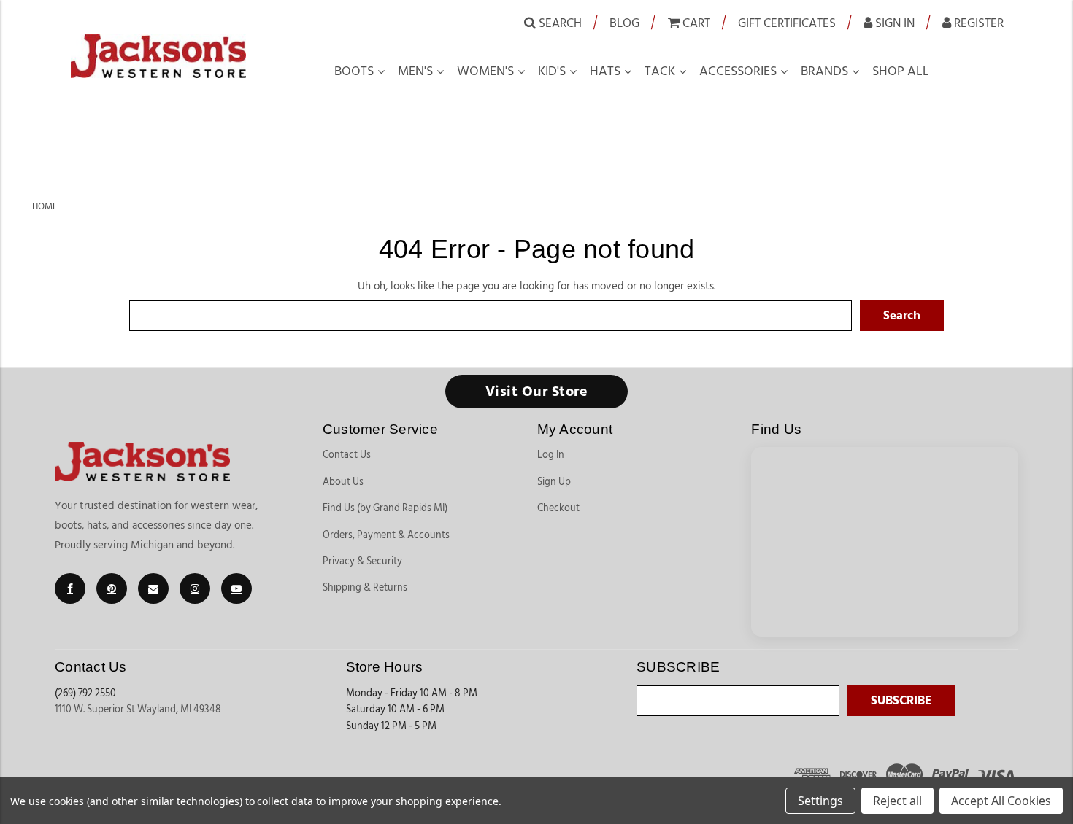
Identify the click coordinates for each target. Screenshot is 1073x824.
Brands (824, 71)
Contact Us (347, 455)
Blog (624, 23)
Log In (550, 455)
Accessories (738, 71)
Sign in (893, 23)
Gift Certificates (787, 23)
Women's (485, 71)
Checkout (558, 508)
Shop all (900, 71)
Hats (605, 71)
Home (45, 206)
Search (559, 23)
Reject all (897, 801)
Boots (354, 71)
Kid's (552, 71)
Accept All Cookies (1001, 801)
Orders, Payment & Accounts (386, 535)
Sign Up (554, 482)
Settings (820, 801)
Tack (660, 71)
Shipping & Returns (365, 588)
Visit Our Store (536, 391)
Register (977, 23)
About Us (343, 482)
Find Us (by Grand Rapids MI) (385, 508)
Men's (415, 71)
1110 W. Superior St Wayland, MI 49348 (138, 709)
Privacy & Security (362, 561)
